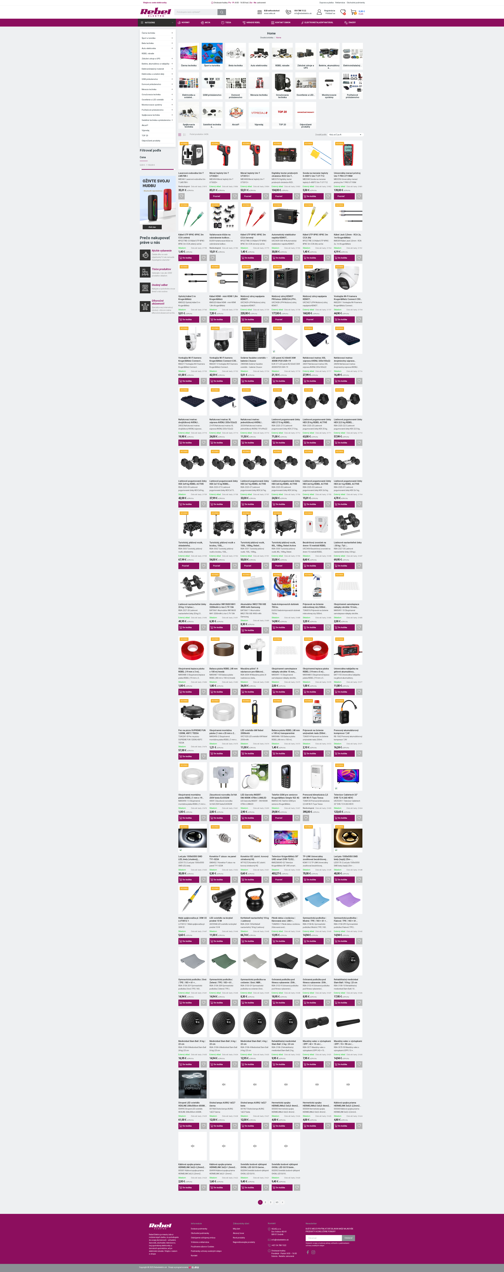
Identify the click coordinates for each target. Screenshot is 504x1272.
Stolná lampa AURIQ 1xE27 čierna (222, 1104)
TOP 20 (145, 135)
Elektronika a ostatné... (188, 96)
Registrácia (329, 10)
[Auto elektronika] (259, 53)
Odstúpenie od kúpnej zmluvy (203, 1238)
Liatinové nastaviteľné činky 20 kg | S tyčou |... (192, 605)
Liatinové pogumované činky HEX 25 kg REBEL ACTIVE (317, 421)
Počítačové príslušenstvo (153, 110)
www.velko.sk (269, 13)
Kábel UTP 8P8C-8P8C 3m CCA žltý (315, 236)
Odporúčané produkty (151, 141)
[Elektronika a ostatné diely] (188, 82)
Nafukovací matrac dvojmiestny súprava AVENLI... (344, 359)
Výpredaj (145, 130)
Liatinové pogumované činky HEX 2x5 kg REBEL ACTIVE (286, 482)
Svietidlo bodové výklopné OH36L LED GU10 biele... (285, 1166)
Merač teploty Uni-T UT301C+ (250, 174)
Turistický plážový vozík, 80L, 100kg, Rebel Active (284, 544)
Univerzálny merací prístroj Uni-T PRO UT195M (347, 174)
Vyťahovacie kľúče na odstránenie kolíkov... (220, 236)
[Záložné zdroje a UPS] (305, 53)
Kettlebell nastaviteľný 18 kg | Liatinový (255, 919)
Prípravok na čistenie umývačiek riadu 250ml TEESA (314, 732)
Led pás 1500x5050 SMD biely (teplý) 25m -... (346, 858)
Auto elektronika (149, 48)
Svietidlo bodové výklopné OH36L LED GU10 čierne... (254, 1166)
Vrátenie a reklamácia (200, 1242)
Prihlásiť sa (330, 13)
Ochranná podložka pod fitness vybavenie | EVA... (284, 981)
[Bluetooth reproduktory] (158, 204)
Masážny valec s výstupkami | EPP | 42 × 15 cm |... (317, 1042)
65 (277, 1202)
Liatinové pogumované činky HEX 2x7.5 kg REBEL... (223, 482)
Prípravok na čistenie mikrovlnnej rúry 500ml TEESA (314, 606)
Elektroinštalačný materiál (153, 69)
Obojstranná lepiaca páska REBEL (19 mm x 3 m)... (191, 670)
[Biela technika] (235, 53)
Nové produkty (239, 1238)
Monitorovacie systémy (152, 105)
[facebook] (308, 1252)
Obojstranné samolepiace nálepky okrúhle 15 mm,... (284, 670)
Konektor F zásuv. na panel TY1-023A (222, 858)
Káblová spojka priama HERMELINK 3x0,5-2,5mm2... (192, 1166)
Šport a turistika (148, 38)
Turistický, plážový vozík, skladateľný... (190, 544)
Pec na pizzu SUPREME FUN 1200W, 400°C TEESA (192, 731)
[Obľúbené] (181, 196)
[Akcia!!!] (235, 112)
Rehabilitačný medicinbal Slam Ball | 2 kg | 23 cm (284, 1042)
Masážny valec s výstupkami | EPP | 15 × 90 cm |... (348, 1042)
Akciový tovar (238, 1233)
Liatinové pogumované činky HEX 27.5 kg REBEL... (286, 421)
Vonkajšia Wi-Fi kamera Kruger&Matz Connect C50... (348, 297)
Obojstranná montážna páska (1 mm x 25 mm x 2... (222, 731)
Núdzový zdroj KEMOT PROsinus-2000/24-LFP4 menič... (283, 298)
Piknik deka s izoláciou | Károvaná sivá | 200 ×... (283, 919)
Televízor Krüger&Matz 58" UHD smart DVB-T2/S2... (285, 858)
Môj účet (236, 1229)
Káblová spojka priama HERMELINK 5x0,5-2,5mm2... (347, 1104)
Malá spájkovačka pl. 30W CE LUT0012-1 (192, 919)
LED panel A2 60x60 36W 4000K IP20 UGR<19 (284, 359)
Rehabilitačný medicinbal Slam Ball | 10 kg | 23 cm (346, 981)
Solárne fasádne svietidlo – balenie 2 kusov (254, 359)
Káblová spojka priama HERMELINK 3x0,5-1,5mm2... (223, 1166)
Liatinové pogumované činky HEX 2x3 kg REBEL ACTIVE (317, 482)
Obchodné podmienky (356, 3)
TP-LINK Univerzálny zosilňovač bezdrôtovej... (315, 858)
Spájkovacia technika (151, 115)
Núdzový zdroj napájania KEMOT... (252, 297)
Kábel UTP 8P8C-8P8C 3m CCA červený (253, 236)
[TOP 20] (282, 112)
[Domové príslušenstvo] (235, 82)
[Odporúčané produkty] (305, 112)
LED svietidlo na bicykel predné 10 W (221, 919)
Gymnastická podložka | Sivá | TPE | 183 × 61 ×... (192, 981)
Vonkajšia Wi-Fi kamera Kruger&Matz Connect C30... (223, 359)
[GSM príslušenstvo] (212, 82)
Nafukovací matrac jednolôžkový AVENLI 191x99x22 (251, 421)
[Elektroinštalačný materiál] (352, 53)
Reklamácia (340, 3)
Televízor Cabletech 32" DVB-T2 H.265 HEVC (346, 796)
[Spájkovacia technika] (188, 112)
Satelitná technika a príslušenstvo (156, 120)
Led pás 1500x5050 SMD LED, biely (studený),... (190, 858)
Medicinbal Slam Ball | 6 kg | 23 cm (222, 1042)
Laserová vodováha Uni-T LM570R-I (191, 174)
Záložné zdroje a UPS (151, 58)
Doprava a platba (327, 3)
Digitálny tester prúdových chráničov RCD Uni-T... (285, 174)
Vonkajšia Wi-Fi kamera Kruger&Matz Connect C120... (189, 359)
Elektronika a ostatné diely (153, 74)
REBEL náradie (148, 53)
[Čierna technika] (188, 53)
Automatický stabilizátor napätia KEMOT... (284, 236)
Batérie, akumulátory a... (329, 66)
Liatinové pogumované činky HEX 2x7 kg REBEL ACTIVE (255, 482)
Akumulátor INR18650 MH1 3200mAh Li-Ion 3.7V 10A (222, 605)
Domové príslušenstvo (151, 84)
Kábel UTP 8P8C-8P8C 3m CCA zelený (191, 236)
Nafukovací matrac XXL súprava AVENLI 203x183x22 (316, 359)
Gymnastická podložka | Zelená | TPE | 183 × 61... (221, 981)
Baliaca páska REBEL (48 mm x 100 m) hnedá (223, 670)
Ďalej (282, 1202)
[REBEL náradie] (282, 53)
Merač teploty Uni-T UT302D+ (219, 174)
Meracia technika (149, 89)
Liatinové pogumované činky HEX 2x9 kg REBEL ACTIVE (192, 482)
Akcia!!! (145, 125)
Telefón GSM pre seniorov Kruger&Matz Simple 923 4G (285, 796)
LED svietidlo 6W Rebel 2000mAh (252, 731)
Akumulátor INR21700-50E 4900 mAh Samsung (253, 605)
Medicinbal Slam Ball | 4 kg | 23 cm (254, 1042)
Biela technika (148, 43)
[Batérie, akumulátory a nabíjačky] (329, 53)
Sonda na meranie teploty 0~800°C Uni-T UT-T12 (315, 174)
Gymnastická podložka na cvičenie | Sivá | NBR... (253, 981)
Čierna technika (148, 33)
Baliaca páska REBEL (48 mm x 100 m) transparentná (286, 731)
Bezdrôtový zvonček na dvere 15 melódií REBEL (314, 544)
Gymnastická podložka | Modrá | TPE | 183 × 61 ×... (315, 919)
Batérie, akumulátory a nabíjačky (155, 64)
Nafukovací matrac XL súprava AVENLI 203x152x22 (223, 421)
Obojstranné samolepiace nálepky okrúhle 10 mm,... (346, 605)
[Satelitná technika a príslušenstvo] (212, 112)
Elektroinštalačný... (352, 65)
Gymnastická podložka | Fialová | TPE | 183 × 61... (346, 919)
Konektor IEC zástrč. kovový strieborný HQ (254, 858)
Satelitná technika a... (212, 125)
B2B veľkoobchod (271, 11)
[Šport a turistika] (212, 53)
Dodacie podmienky (199, 1229)
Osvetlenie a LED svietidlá (153, 99)
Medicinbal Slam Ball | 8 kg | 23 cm (191, 1042)
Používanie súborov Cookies (202, 1247)
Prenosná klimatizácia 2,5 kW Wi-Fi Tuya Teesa (315, 796)
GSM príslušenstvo (150, 79)
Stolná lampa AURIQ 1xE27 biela (253, 1104)
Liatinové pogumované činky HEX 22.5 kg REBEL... (348, 421)
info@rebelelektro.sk (303, 13)
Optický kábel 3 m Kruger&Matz (187, 297)
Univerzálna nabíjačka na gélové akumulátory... (346, 670)
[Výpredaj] (259, 112)
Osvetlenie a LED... (306, 95)
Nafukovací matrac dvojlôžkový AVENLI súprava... (188, 421)
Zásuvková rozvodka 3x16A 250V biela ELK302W (223, 796)
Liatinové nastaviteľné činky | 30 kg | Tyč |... (348, 544)
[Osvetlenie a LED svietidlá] (305, 82)
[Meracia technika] (259, 82)
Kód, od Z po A (346, 134)
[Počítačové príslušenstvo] (352, 82)
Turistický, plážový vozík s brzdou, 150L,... (222, 544)
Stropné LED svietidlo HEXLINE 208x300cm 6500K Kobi (191, 1104)
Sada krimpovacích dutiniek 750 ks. (285, 605)
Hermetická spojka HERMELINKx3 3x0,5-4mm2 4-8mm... (316, 1104)
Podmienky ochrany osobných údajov (206, 1251)
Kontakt (194, 1256)
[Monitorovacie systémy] (329, 82)
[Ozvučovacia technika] (282, 82)
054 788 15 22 (300, 11)
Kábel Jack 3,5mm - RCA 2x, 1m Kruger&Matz (347, 236)
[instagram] (313, 1252)
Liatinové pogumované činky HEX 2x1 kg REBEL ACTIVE (348, 482)
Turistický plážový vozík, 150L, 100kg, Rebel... (253, 544)
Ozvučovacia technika (151, 94)
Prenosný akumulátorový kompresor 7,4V (346, 731)
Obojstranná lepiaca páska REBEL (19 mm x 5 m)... (316, 670)
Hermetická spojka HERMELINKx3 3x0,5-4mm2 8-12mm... (285, 1104)
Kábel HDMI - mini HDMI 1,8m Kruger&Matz (223, 297)
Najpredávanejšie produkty (244, 1242)
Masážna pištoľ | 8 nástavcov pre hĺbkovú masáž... (252, 670)
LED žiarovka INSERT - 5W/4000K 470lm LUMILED (253, 796)
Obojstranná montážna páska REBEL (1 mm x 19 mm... (190, 796)
